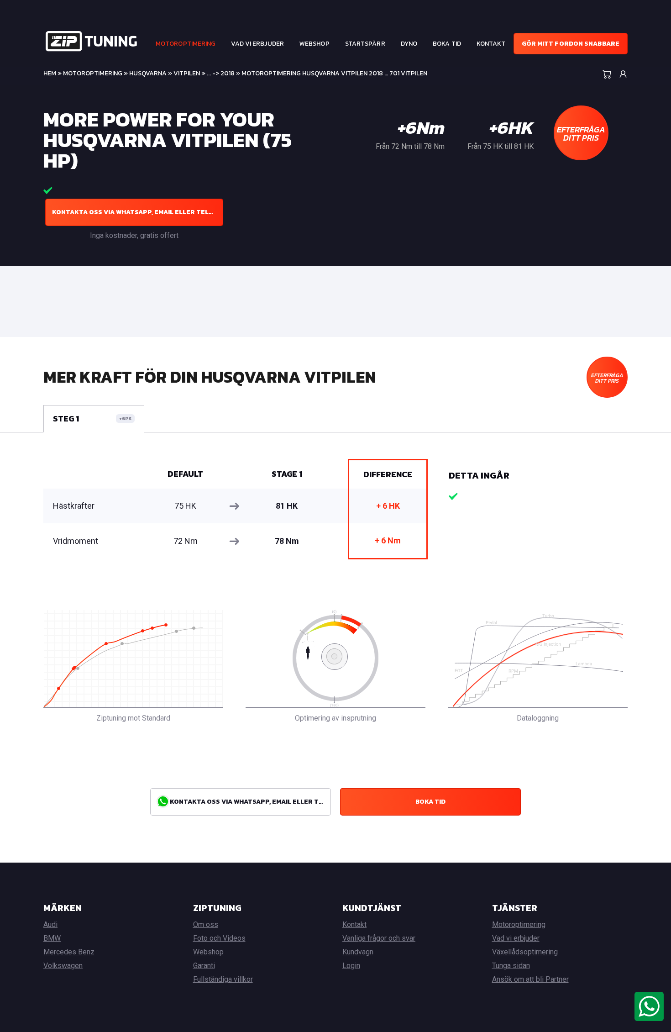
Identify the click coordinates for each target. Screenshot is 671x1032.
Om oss (205, 924)
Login (351, 965)
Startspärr (365, 43)
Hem (49, 73)
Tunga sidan (511, 965)
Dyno (409, 43)
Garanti (204, 965)
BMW (52, 938)
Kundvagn (357, 952)
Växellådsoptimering (525, 952)
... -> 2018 (221, 73)
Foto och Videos (219, 938)
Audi (50, 924)
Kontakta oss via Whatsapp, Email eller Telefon (137, 212)
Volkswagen (63, 965)
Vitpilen (186, 73)
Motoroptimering (186, 43)
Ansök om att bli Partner (530, 979)
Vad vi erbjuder (257, 43)
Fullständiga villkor (223, 979)
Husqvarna (148, 73)
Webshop (314, 43)
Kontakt (491, 43)
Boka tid (447, 43)
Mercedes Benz (68, 952)
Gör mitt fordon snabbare (570, 43)
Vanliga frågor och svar (378, 938)
